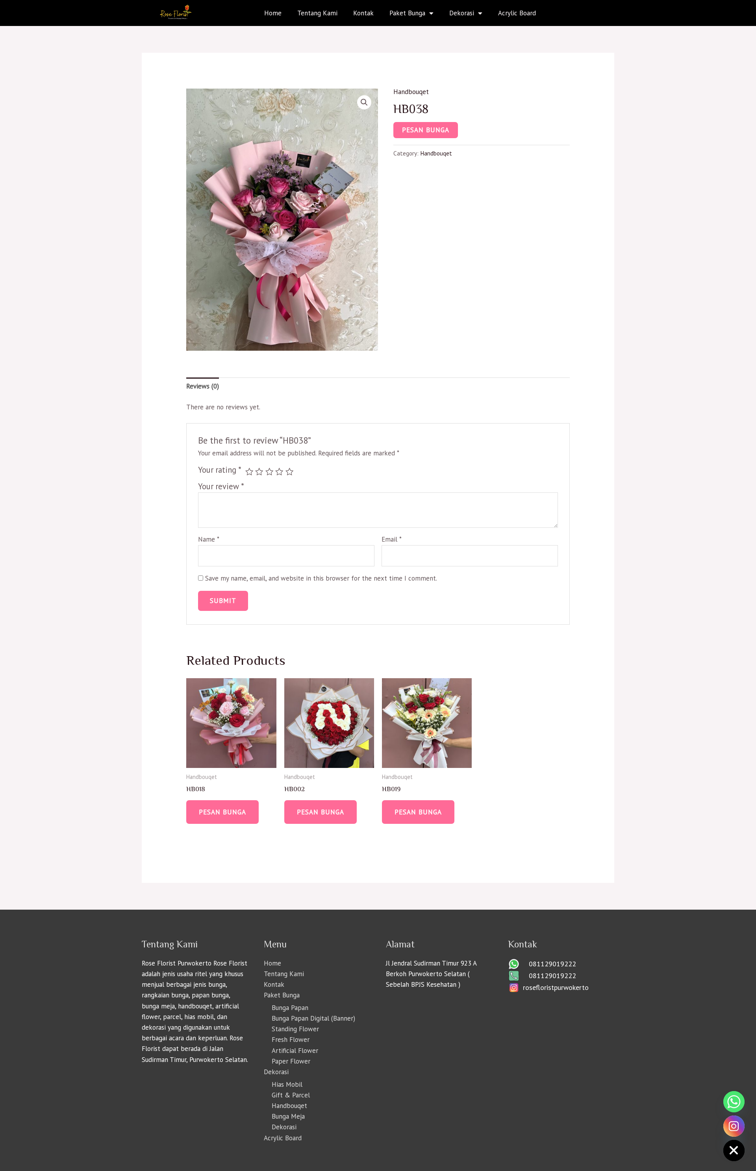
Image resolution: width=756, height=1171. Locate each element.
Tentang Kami (317, 13)
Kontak (363, 13)
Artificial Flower (295, 1050)
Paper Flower (291, 1061)
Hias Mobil (287, 1084)
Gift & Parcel (291, 1095)
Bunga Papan (290, 1007)
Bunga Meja (288, 1116)
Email (392, 539)
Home (273, 13)
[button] (364, 102)
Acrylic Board (517, 13)
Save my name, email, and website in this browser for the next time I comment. (321, 578)
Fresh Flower (290, 1039)
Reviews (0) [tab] (202, 386)
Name (208, 539)
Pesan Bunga (425, 130)
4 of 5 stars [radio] (279, 471)
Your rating (219, 469)
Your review (221, 486)
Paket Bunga (407, 13)
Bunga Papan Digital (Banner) (313, 1018)
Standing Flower (295, 1029)
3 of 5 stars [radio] (269, 471)
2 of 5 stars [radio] (259, 471)
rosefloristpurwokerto (556, 987)
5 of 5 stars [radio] (289, 471)
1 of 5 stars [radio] (249, 471)
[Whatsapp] (734, 1101)
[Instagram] (734, 1126)
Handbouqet (411, 91)
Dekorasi (461, 13)
